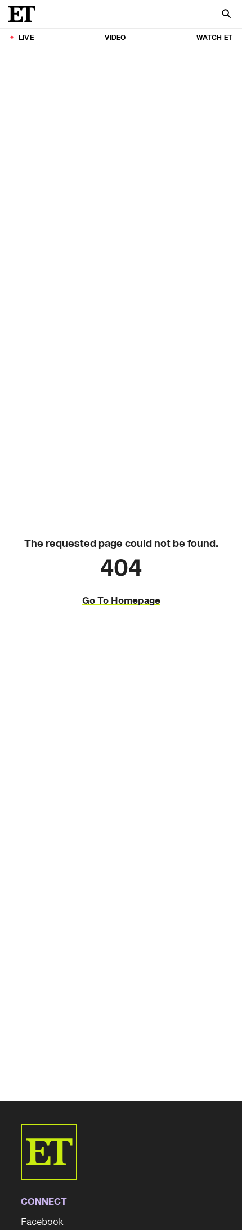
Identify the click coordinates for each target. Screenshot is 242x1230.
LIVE (26, 38)
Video (115, 38)
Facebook (42, 1222)
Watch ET (214, 38)
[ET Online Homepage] (25, 14)
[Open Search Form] (226, 15)
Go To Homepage (121, 601)
